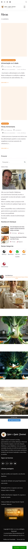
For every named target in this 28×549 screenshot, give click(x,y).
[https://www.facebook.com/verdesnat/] (2, 463)
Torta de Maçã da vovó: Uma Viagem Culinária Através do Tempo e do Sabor (17, 228)
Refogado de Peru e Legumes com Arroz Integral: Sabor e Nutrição (12, 489)
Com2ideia (16, 529)
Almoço (4, 254)
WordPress (21, 535)
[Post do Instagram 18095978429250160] (14, 401)
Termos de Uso (21, 539)
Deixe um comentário (9, 70)
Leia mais (4, 82)
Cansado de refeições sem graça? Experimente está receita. (13, 482)
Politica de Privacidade (9, 539)
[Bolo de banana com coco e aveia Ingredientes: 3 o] (14, 295)
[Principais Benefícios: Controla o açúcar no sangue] (14, 330)
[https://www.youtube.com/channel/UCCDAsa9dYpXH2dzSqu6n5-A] (15, 463)
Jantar (24, 254)
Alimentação (5, 123)
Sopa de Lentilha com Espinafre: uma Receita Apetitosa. (13, 475)
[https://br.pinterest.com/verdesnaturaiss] (10, 463)
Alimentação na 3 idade (9, 63)
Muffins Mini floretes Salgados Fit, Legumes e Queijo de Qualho (13, 496)
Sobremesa (4, 266)
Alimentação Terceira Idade (8, 60)
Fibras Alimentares (8, 127)
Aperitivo (11, 254)
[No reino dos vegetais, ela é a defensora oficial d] (14, 365)
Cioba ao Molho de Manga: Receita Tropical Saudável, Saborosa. (12, 503)
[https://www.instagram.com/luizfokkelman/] (6, 463)
